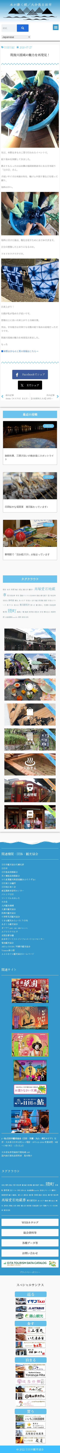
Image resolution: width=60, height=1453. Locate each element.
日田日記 (9, 47)
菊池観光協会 (7, 942)
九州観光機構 (7, 905)
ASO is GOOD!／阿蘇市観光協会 (15, 946)
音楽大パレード (45, 1190)
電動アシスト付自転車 (28, 595)
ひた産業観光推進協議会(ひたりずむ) (18, 879)
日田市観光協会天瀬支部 (12, 864)
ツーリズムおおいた (10, 898)
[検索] (23, 28)
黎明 (19, 617)
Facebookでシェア (32, 374)
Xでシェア (31, 385)
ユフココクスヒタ (9, 931)
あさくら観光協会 (9, 924)
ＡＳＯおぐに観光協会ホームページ (17, 953)
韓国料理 (4, 1195)
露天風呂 (43, 595)
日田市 (4, 868)
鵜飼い (19, 612)
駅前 (4, 589)
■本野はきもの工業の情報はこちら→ (19, 351)
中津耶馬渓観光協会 (10, 916)
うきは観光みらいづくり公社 (14, 920)
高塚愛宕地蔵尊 (13, 1199)
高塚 (13, 589)
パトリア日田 (7, 894)
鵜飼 (26, 612)
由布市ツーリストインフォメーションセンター (22, 939)
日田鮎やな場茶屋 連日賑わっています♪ (26, 506)
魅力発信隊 (39, 600)
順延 (38, 595)
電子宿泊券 (11, 595)
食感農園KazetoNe (11, 617)
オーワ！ (14, 927)
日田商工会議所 (8, 883)
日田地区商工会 (8, 886)
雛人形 (25, 589)
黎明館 (11, 600)
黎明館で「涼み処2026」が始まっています (27, 554)
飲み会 (16, 605)
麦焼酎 (46, 605)
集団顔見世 (25, 604)
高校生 (5, 600)
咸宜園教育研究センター (12, 890)
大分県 (4, 901)
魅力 (16, 589)
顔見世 (36, 612)
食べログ (22, 600)
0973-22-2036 (38, 1142)
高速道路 (52, 605)
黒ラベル (10, 605)
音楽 (41, 612)
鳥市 (33, 600)
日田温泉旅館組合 (9, 871)
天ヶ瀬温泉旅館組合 (10, 875)
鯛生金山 (47, 612)
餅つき (32, 605)
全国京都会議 (7, 935)
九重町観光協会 (8, 909)
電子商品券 (52, 595)
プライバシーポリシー (30, 1272)
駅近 (20, 589)
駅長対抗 (25, 617)
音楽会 (28, 600)
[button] (56, 27)
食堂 (8, 589)
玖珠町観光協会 (8, 913)
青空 (17, 595)
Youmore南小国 (8, 950)
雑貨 (45, 600)
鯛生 (16, 600)
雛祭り (31, 589)
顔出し (40, 605)
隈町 (12, 611)
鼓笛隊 (31, 612)
